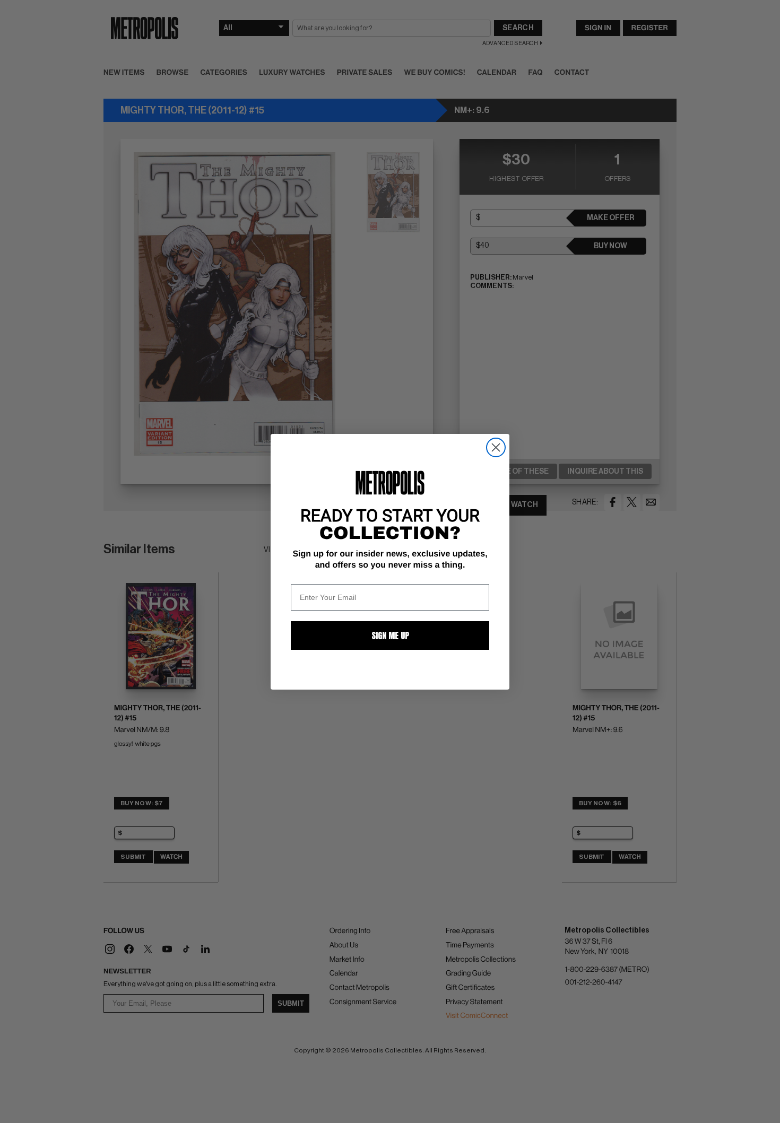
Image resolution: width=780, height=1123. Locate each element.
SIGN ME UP (390, 635)
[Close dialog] (496, 447)
